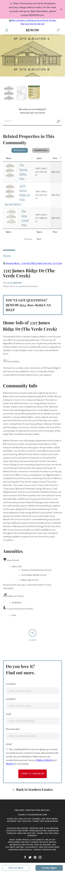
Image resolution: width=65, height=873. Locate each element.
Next (39, 239)
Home (7, 255)
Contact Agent (49, 868)
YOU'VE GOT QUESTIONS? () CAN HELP (28, 305)
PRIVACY (10, 764)
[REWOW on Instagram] (40, 857)
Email (8, 714)
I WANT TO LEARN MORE (32, 774)
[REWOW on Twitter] (30, 857)
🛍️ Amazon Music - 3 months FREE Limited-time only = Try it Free (32, 263)
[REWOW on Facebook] (25, 857)
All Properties (20, 150)
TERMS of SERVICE (44, 760)
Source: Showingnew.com (32, 815)
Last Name (11, 699)
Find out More (15, 868)
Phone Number (13, 729)
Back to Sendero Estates (34, 789)
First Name (11, 684)
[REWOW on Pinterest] (35, 857)
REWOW (32, 30)
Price (55, 158)
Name (8, 158)
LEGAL (9, 744)
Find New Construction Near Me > (32, 810)
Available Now (40, 150)
